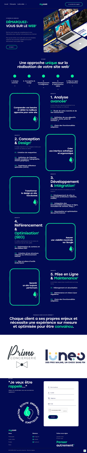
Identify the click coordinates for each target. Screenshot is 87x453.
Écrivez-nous (59, 438)
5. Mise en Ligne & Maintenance (72, 82)
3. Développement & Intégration (43, 82)
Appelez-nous (59, 436)
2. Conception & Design (29, 82)
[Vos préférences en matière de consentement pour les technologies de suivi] (85, 451)
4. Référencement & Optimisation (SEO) (58, 83)
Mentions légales (31, 450)
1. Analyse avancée (14, 82)
